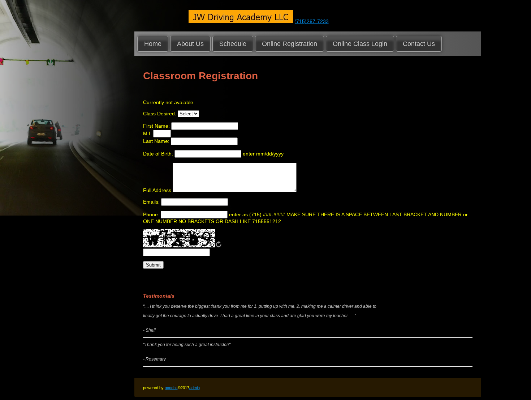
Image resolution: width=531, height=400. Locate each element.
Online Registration (289, 43)
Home (152, 43)
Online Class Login (360, 43)
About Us (190, 43)
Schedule (232, 43)
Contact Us (419, 43)
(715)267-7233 (311, 21)
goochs (171, 388)
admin (194, 388)
